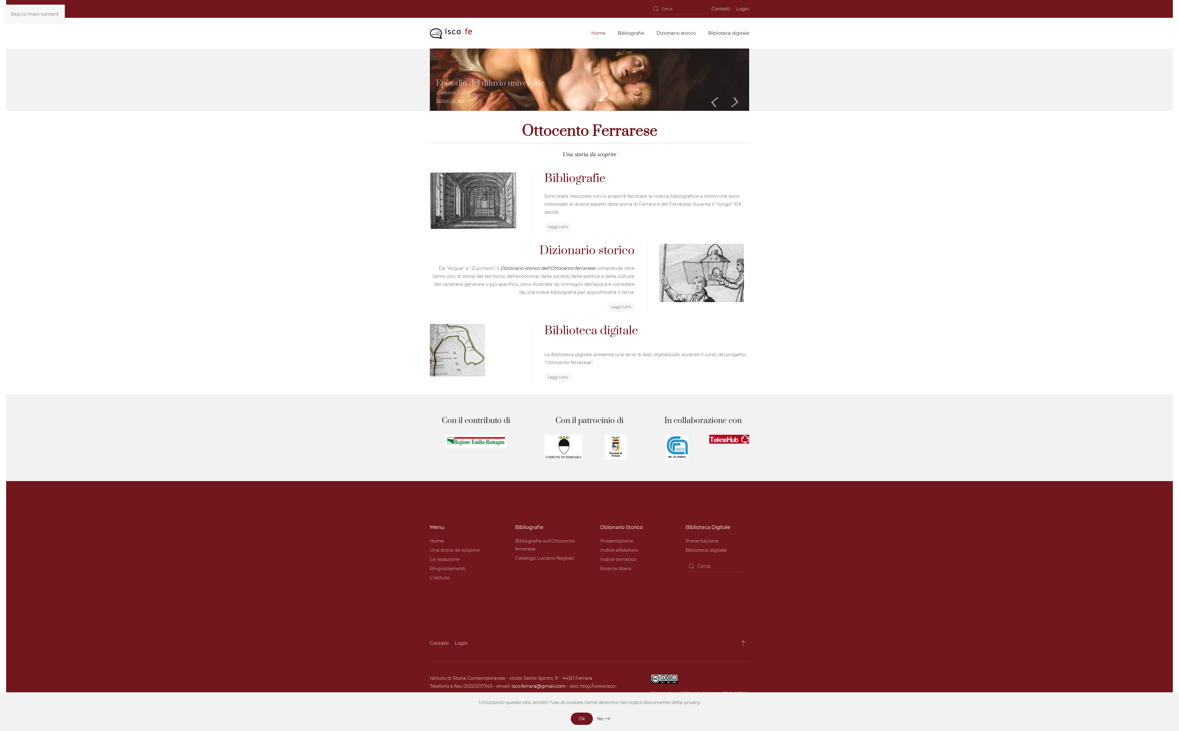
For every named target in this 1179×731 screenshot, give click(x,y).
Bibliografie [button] (631, 33)
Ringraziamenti (447, 568)
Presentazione (616, 541)
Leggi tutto (558, 226)
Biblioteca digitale (706, 550)
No (600, 718)
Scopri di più (450, 100)
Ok (582, 718)
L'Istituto (440, 578)
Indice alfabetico (619, 550)
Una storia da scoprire (455, 550)
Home (437, 541)
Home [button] (598, 33)
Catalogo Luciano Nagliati (544, 558)
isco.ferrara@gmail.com (539, 686)
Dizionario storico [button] (676, 33)
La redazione (444, 559)
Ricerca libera (615, 568)
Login (742, 9)
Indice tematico (618, 559)
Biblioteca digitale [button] (728, 33)
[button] (743, 643)
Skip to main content (35, 14)
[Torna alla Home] (451, 33)
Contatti (720, 9)
